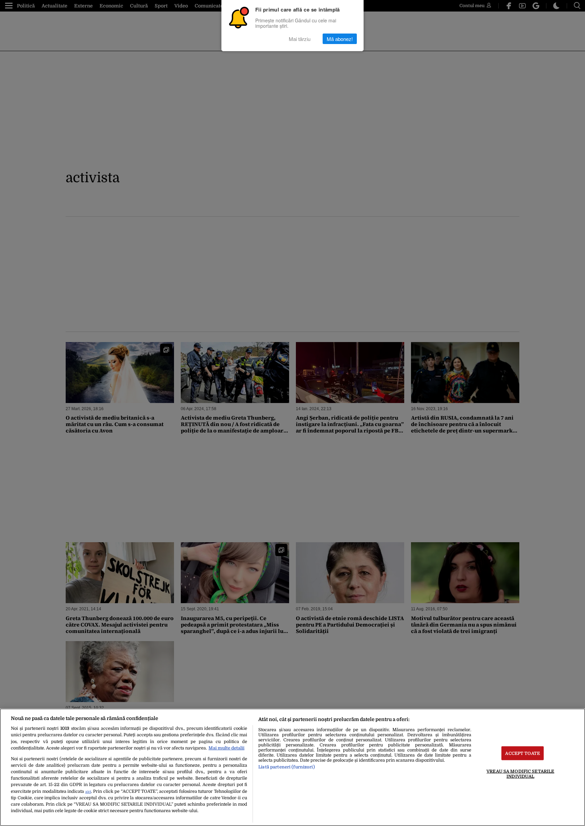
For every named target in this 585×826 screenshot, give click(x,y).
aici (88, 791)
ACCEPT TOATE (522, 753)
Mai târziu (299, 38)
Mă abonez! (340, 38)
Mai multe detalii (226, 747)
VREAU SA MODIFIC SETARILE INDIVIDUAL (520, 773)
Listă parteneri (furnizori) (286, 766)
